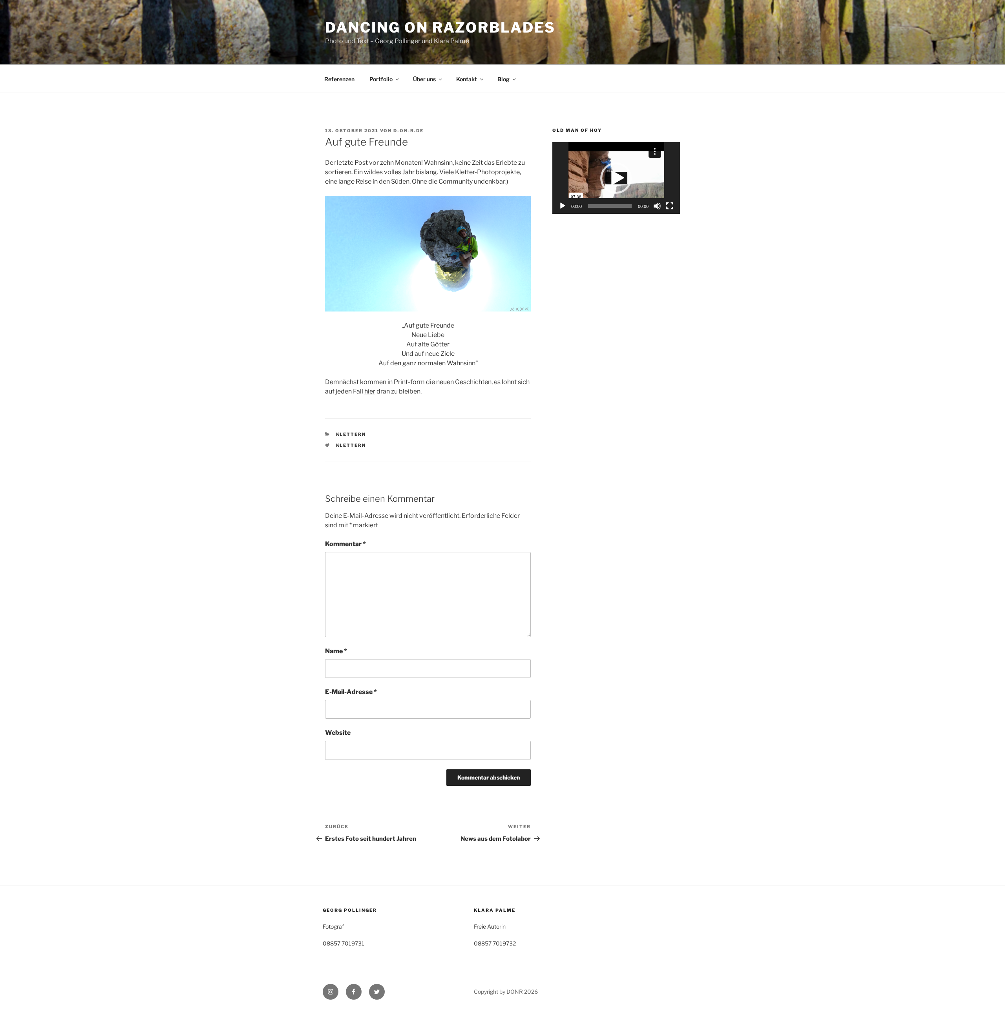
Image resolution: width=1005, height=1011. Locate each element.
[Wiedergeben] (562, 206)
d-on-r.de (408, 130)
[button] (616, 178)
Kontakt (466, 79)
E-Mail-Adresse (351, 692)
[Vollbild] (670, 206)
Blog (503, 79)
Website (338, 732)
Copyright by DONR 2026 (506, 991)
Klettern (351, 434)
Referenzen (339, 79)
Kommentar (345, 544)
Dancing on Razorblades (440, 27)
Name (336, 651)
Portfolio (381, 79)
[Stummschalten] (657, 206)
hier (369, 391)
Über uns (424, 79)
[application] (616, 178)
